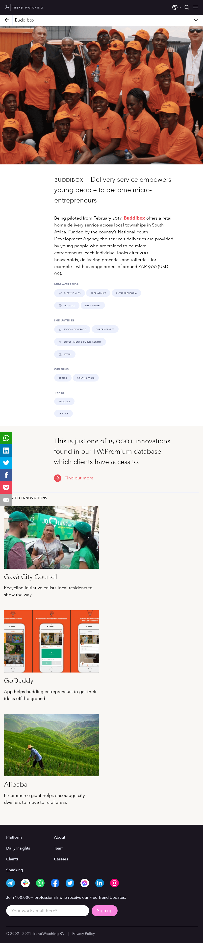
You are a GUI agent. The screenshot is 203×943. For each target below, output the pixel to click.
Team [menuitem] (59, 848)
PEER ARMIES (98, 293)
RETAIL (67, 354)
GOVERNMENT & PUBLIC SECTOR (82, 341)
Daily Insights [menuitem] (18, 848)
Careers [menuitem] (61, 859)
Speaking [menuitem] (14, 870)
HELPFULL (69, 305)
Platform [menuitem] (14, 837)
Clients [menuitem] (12, 859)
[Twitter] (6, 463)
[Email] (6, 500)
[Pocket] (6, 487)
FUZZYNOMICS (71, 293)
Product (64, 401)
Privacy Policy (83, 933)
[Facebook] (6, 475)
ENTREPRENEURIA (126, 293)
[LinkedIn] (6, 450)
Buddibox (134, 218)
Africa (63, 378)
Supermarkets (105, 329)
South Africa (85, 378)
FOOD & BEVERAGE (74, 329)
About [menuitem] (59, 837)
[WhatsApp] (6, 438)
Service (63, 413)
